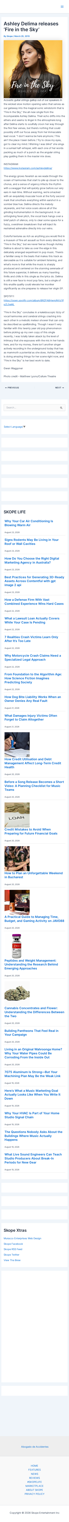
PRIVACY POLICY (35, 1493)
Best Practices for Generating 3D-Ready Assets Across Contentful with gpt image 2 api (34, 581)
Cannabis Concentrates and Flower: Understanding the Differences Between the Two (34, 1012)
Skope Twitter (11, 1254)
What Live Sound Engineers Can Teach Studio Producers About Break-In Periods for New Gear (33, 1158)
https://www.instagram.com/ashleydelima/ (28, 168)
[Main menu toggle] (62, 6)
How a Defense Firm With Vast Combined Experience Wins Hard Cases (34, 601)
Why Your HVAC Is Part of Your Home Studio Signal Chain (32, 1115)
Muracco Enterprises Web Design (22, 1238)
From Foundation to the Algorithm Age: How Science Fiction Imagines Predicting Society (33, 678)
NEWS (34, 1473)
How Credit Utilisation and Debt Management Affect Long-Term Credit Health (33, 763)
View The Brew (12, 1260)
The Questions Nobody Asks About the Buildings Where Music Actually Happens (33, 1135)
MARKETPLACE (34, 1485)
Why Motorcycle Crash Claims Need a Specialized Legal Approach (33, 657)
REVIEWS (34, 1477)
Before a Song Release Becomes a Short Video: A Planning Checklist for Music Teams (34, 785)
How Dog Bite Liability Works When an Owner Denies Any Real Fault (33, 699)
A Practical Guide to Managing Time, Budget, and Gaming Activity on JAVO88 (34, 919)
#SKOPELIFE (34, 1481)
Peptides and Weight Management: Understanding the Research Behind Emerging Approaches (31, 964)
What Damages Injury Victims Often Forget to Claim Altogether (31, 717)
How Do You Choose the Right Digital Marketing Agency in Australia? (32, 560)
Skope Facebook (13, 1243)
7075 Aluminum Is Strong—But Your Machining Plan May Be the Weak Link (32, 1074)
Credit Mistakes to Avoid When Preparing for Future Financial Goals (31, 831)
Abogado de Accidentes (35, 1446)
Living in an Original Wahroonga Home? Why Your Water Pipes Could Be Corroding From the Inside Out (33, 1053)
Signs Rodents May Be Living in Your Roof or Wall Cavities (32, 542)
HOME (34, 1465)
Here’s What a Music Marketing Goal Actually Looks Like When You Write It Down (32, 1094)
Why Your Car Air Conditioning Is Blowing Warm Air (29, 523)
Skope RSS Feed (13, 1249)
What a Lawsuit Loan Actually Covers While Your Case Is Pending (32, 620)
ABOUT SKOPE (34, 1489)
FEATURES (34, 1469)
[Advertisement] (34, 1326)
